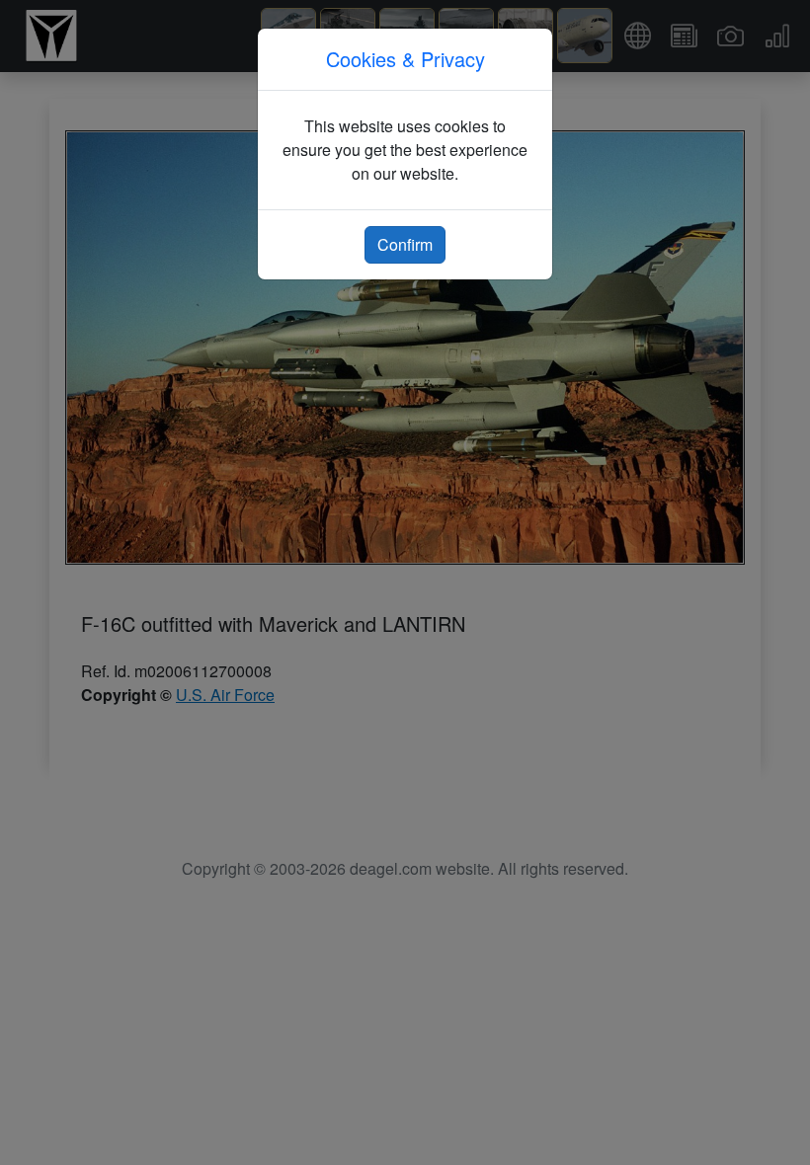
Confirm (405, 244)
